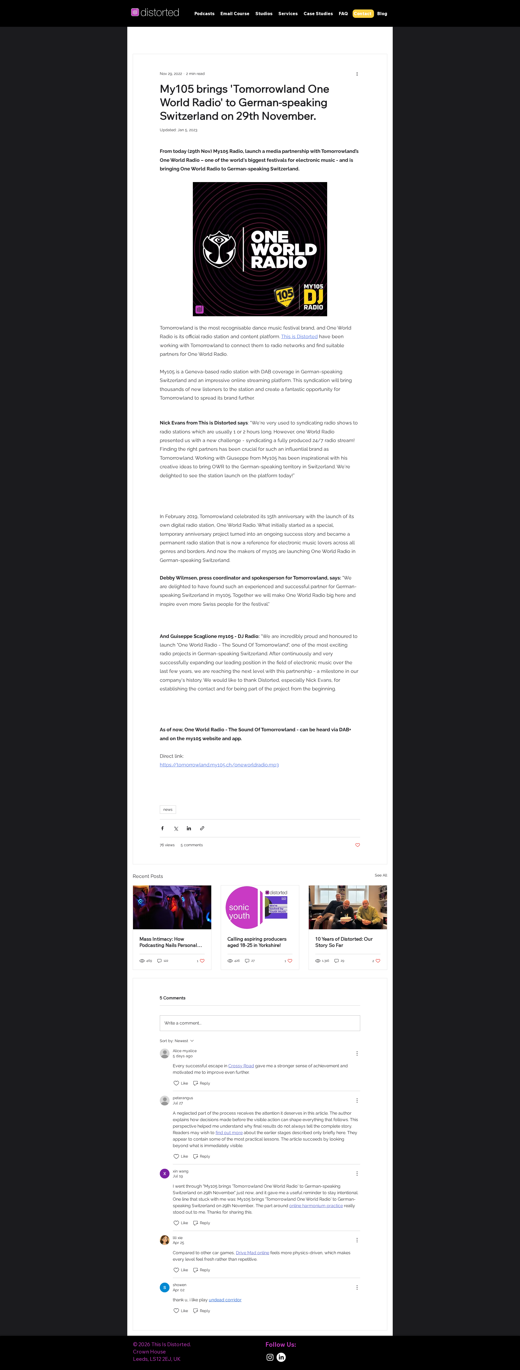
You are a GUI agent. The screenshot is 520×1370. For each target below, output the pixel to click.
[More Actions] (357, 1053)
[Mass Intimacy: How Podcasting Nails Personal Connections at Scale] (172, 907)
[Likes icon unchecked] (176, 1083)
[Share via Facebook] (162, 828)
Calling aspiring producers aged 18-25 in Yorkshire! (257, 942)
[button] (263, 13)
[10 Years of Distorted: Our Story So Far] (348, 907)
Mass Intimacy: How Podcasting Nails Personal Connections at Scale (168, 942)
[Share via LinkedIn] (188, 828)
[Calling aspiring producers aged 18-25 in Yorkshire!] (260, 907)
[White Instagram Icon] (270, 1357)
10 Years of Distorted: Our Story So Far (344, 942)
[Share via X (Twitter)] (175, 828)
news (168, 809)
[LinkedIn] (281, 1357)
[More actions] (357, 73)
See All (381, 875)
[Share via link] (202, 828)
